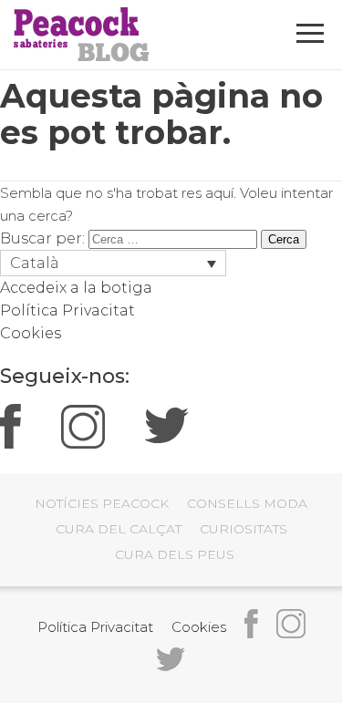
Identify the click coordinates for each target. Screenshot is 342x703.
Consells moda (247, 503)
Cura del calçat (118, 529)
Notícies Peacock (102, 503)
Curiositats (243, 529)
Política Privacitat (67, 310)
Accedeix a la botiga (76, 287)
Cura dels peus (174, 554)
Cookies (30, 333)
